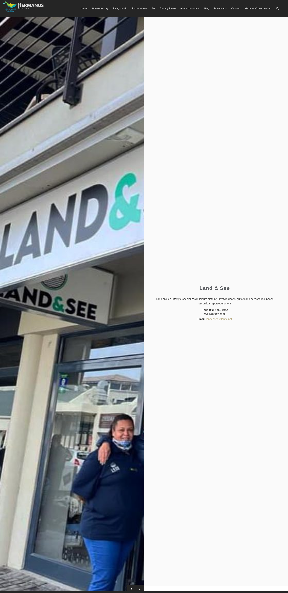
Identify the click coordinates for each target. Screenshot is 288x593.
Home (84, 8)
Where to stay (100, 8)
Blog (207, 8)
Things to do (120, 8)
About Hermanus (190, 8)
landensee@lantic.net (219, 319)
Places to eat (139, 8)
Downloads (220, 8)
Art (153, 8)
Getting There (168, 8)
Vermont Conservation (258, 8)
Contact (235, 8)
